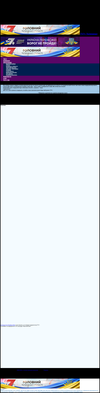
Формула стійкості (12, 66)
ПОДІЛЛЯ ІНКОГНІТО (11, 75)
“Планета (45, 370)
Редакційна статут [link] (78, 391)
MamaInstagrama (11, 72)
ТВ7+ (5, 59)
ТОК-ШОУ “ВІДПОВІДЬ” (12, 69)
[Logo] (40, 46)
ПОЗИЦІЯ (8, 70)
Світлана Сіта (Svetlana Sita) (8, 325)
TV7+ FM (6, 80)
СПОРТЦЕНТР (10, 71)
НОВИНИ (6, 61)
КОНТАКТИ (7, 76)
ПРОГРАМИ (7, 62)
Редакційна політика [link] (68, 391)
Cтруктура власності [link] (46, 391)
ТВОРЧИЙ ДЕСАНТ (11, 67)
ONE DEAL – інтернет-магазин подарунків (27, 370)
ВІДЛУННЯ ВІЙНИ (11, 64)
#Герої (8, 65)
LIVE (5, 78)
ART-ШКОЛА (9, 73)
